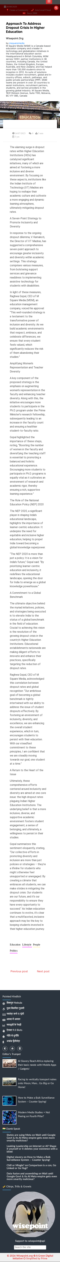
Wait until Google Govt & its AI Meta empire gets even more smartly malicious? (31, 1138)
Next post (43, 971)
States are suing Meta (19, 1135)
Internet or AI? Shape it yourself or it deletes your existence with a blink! (32, 1149)
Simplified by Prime (36, 1258)
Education (15, 944)
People (36, 944)
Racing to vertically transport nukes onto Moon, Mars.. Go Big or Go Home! (37, 1083)
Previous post (19, 971)
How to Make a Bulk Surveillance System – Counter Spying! (28, 1158)
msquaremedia (16, 43)
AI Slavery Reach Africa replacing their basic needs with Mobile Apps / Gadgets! (37, 1065)
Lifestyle (27, 944)
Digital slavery (15, 1157)
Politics (14, 950)
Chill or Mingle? (15, 1165)
